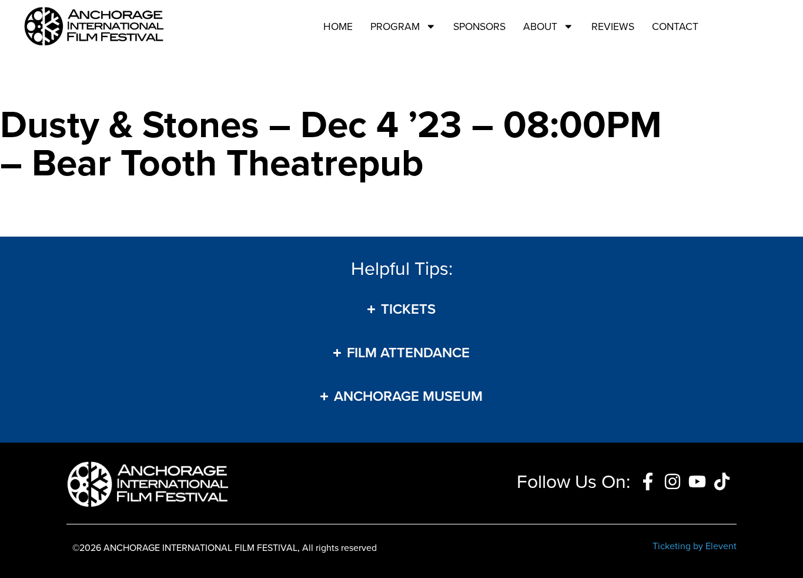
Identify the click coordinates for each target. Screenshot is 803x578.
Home (338, 26)
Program (395, 26)
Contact (675, 26)
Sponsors (479, 26)
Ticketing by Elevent (695, 546)
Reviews (612, 26)
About (540, 26)
